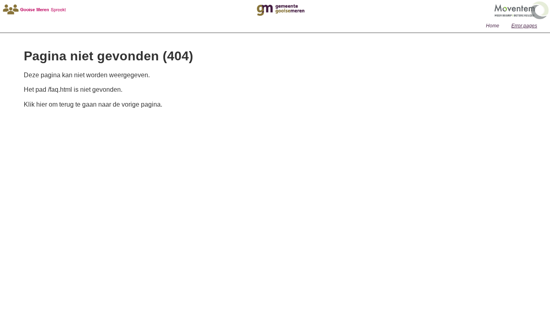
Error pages (524, 26)
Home (492, 26)
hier (41, 104)
